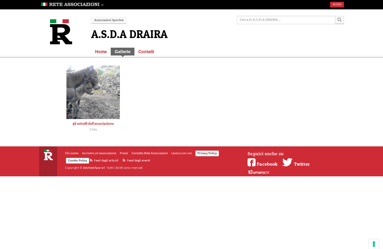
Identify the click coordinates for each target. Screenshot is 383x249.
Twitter (301, 164)
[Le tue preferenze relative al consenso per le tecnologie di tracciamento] (374, 244)
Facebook (267, 164)
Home (101, 51)
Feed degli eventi (138, 160)
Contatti (146, 51)
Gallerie (123, 51)
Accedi (337, 4)
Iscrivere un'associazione (99, 153)
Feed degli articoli (105, 160)
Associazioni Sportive (108, 20)
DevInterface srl (94, 168)
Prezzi (124, 153)
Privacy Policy (207, 153)
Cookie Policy (77, 160)
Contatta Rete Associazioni (150, 153)
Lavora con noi (181, 153)
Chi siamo (71, 153)
